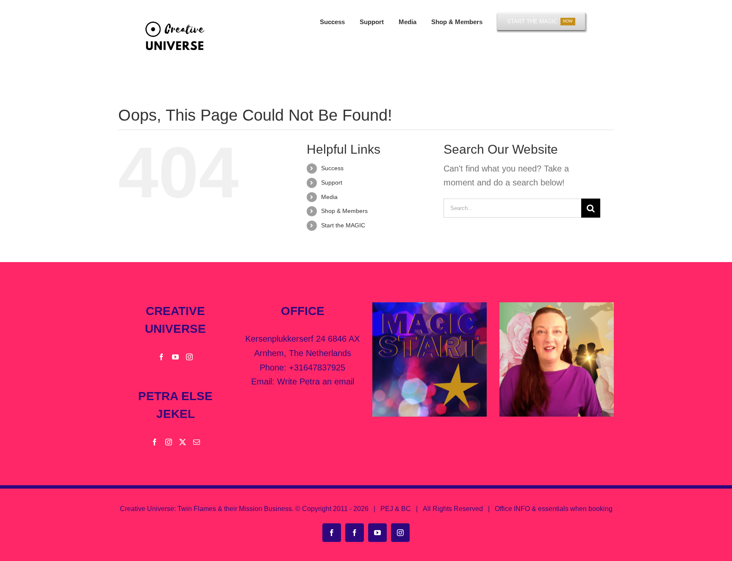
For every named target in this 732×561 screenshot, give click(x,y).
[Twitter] (182, 442)
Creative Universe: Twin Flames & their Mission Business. (207, 508)
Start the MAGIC (343, 225)
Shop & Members (344, 210)
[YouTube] (175, 357)
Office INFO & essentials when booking (554, 508)
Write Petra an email (315, 381)
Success (332, 168)
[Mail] (196, 442)
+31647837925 (317, 367)
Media (329, 196)
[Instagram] (189, 357)
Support (331, 182)
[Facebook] (161, 357)
